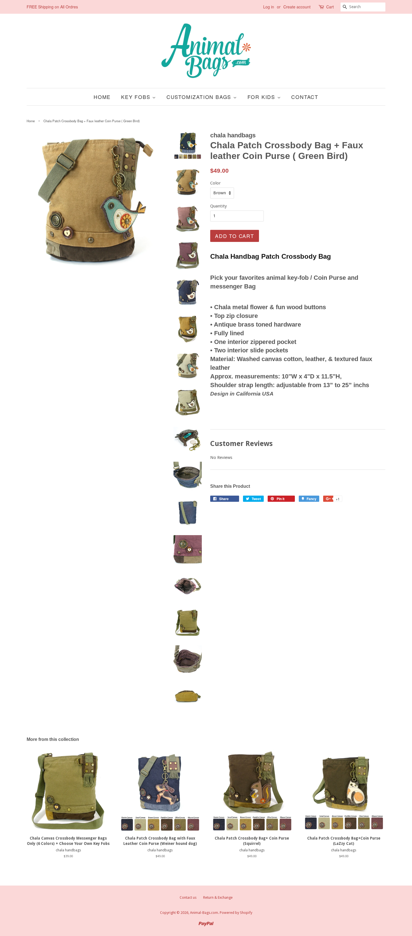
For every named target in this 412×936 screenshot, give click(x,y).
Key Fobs (136, 96)
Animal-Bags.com (204, 912)
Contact (304, 96)
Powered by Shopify (236, 912)
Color (215, 183)
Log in (268, 7)
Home (102, 96)
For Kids (262, 96)
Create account (297, 7)
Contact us (188, 897)
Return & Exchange (218, 897)
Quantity (218, 206)
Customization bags (199, 96)
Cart (330, 7)
